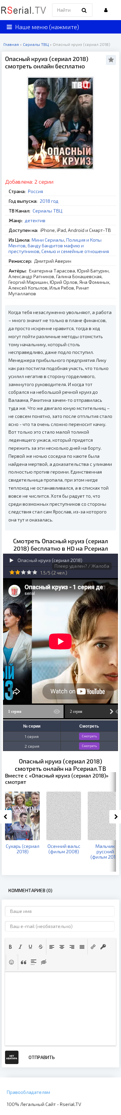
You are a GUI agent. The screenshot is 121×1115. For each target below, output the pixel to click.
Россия (35, 191)
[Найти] (84, 10)
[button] (10, 947)
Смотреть (89, 736)
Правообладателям (28, 1092)
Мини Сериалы (48, 240)
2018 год (49, 201)
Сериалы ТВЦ (47, 210)
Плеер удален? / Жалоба (81, 566)
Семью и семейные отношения (75, 251)
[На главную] (23, 10)
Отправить (42, 1057)
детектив (35, 220)
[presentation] (10, 946)
